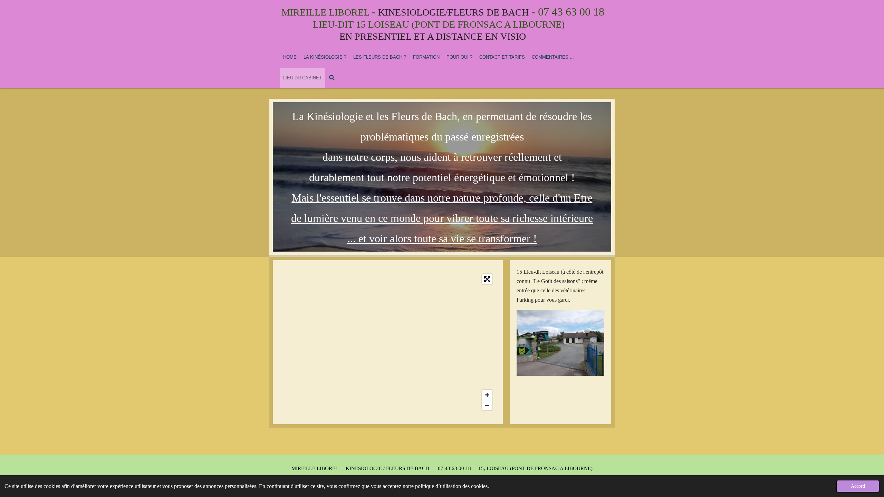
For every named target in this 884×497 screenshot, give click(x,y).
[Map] (388, 342)
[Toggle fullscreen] (487, 279)
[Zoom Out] (487, 405)
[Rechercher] (331, 78)
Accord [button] (858, 486)
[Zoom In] (487, 395)
